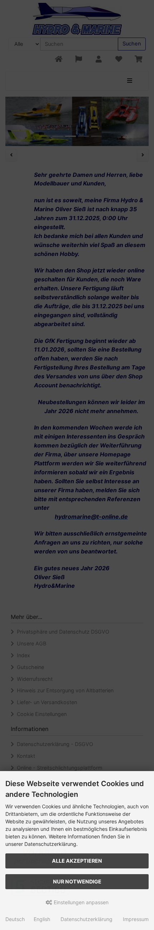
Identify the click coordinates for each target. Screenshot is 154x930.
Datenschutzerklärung (86, 919)
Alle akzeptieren (77, 861)
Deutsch (15, 919)
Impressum (136, 919)
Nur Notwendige (77, 881)
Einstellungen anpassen (80, 902)
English (42, 919)
